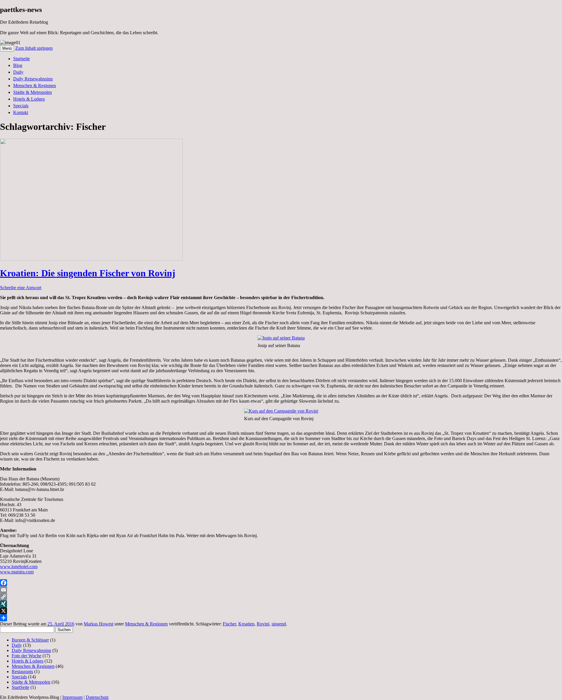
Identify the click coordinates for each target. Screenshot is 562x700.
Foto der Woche (26, 655)
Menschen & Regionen (34, 85)
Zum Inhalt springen (34, 48)
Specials (20, 105)
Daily (18, 72)
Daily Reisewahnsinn (33, 78)
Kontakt (20, 112)
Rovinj (263, 623)
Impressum (72, 697)
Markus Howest (98, 623)
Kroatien (246, 623)
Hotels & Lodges (29, 98)
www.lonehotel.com (18, 566)
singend (279, 623)
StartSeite (20, 687)
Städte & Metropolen (32, 92)
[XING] (281, 603)
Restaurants (22, 671)
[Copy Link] (281, 596)
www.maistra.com (17, 571)
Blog (17, 65)
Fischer (229, 623)
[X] (281, 610)
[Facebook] (281, 582)
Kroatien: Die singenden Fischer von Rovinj (87, 273)
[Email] (281, 589)
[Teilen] (281, 617)
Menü (7, 48)
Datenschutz (97, 697)
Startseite (21, 58)
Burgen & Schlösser (30, 639)
